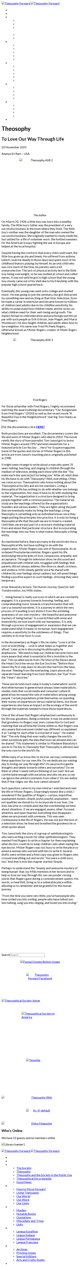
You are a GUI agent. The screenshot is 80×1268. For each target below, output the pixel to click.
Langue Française (27, 98)
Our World (23, 52)
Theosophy (23, 24)
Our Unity (22, 59)
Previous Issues (26, 108)
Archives (14, 101)
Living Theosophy (27, 48)
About (13, 13)
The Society (23, 20)
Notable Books (26, 69)
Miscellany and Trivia (30, 77)
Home (13, 10)
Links (19, 80)
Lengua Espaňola (27, 87)
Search (5, 954)
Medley (21, 66)
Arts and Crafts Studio (30, 115)
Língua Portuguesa (28, 94)
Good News (24, 38)
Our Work (22, 55)
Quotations (23, 73)
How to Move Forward (31, 45)
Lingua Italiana (25, 91)
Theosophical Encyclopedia (33, 34)
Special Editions (26, 112)
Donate (13, 119)
